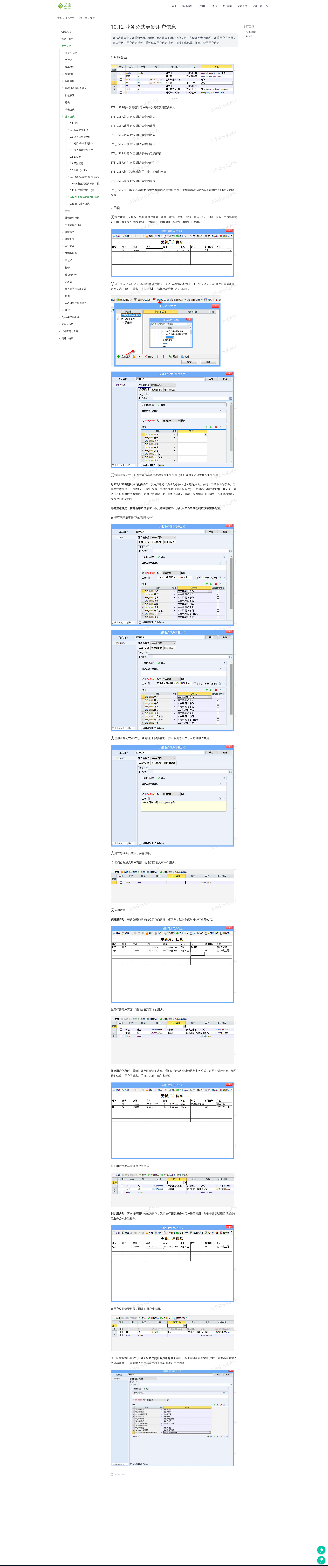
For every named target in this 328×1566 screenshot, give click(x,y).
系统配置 (69, 239)
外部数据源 (71, 253)
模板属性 (69, 81)
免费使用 (242, 6)
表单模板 (69, 66)
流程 (67, 210)
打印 (67, 267)
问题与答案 (67, 338)
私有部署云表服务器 (75, 288)
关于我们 (227, 6)
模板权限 (69, 95)
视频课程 (187, 6)
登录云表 (257, 6)
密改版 (68, 281)
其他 (67, 310)
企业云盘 (69, 246)
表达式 (68, 260)
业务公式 (82, 17)
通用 (67, 295)
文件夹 (68, 59)
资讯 (214, 6)
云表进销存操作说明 (75, 302)
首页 (174, 6)
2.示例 (249, 35)
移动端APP (71, 274)
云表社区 (202, 6)
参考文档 (69, 17)
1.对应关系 (251, 31)
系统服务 (69, 232)
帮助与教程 (67, 38)
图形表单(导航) (73, 224)
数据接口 (69, 74)
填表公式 (69, 109)
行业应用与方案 (70, 331)
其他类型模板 (72, 217)
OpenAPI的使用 (70, 317)
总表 (67, 102)
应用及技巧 (67, 324)
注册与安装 (71, 52)
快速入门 (66, 31)
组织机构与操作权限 (75, 88)
